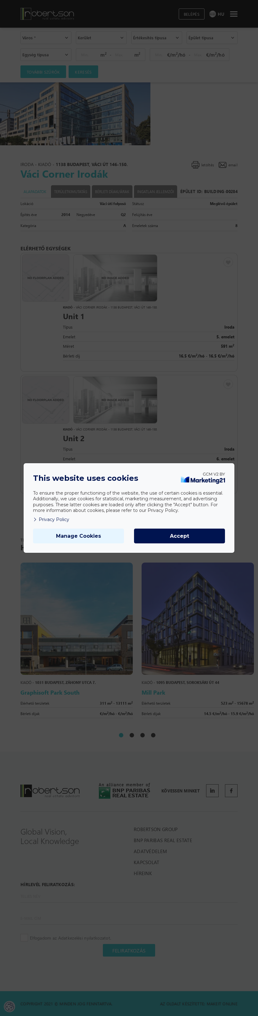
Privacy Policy (54, 519)
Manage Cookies (78, 536)
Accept (179, 536)
